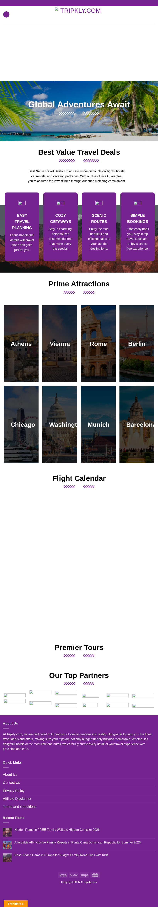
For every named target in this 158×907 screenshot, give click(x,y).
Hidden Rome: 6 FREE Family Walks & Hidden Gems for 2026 (57, 829)
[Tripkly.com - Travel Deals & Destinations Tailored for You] (79, 14)
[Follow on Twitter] (83, 3)
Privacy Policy (13, 791)
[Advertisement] (79, 52)
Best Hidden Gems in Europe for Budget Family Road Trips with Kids (61, 855)
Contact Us (11, 783)
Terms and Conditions (19, 807)
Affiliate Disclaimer (17, 799)
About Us (10, 774)
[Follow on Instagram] (79, 3)
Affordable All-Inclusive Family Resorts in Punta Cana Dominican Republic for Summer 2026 (77, 842)
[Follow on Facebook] (75, 3)
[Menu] (6, 14)
